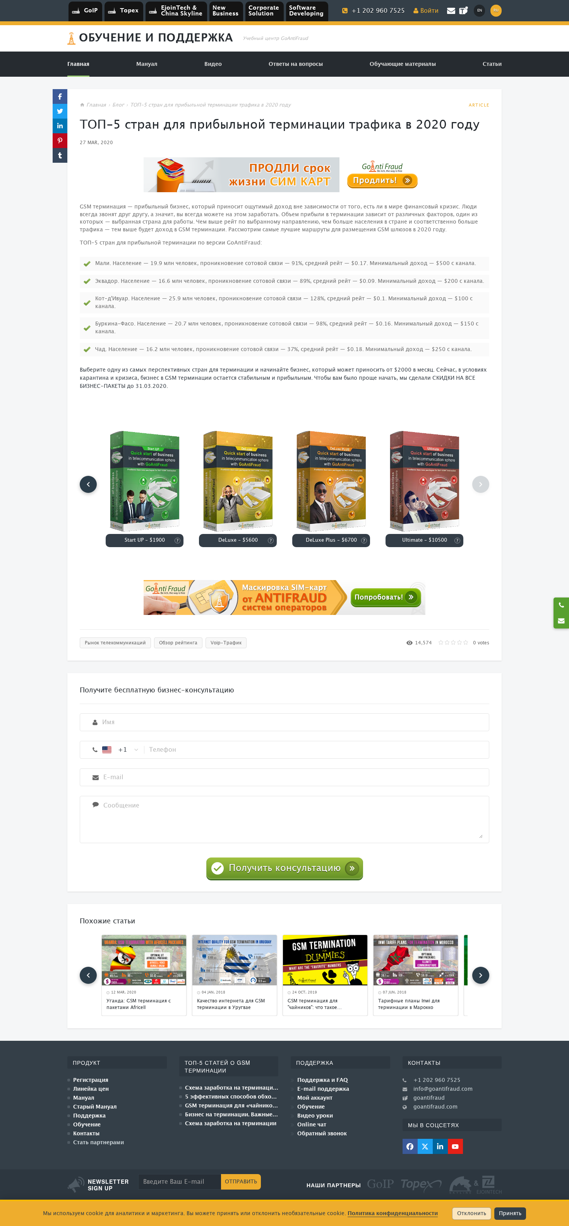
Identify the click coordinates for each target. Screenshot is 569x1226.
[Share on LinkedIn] (60, 126)
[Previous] (88, 484)
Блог (118, 105)
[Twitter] (425, 1146)
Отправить (241, 1182)
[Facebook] (410, 1146)
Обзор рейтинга (178, 643)
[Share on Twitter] (60, 111)
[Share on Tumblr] (60, 155)
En (479, 10)
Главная (96, 105)
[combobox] (120, 750)
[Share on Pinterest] (60, 140)
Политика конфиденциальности (393, 1213)
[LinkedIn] (440, 1146)
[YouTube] (455, 1146)
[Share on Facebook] (60, 96)
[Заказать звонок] (561, 605)
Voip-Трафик (226, 643)
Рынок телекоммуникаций (115, 643)
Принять (510, 1213)
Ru (496, 10)
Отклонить (471, 1213)
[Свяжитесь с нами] (561, 620)
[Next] (480, 975)
